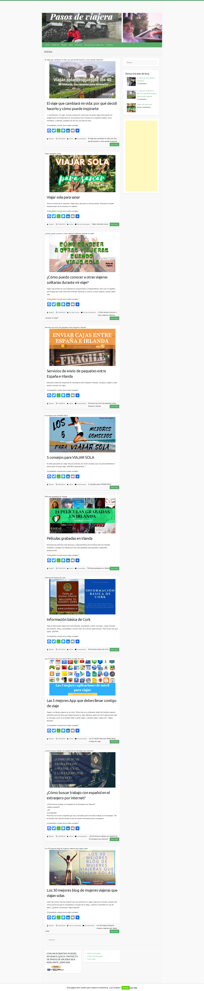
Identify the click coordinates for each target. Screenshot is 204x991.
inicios (71, 139)
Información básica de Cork (68, 619)
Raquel (51, 139)
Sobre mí (55, 45)
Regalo (64, 45)
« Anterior (51, 940)
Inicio (47, 45)
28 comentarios (82, 739)
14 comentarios (82, 836)
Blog (71, 45)
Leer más (114, 144)
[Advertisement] (141, 156)
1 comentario (81, 568)
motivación (77, 925)
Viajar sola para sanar (63, 197)
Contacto (109, 45)
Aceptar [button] (125, 988)
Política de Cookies (94, 953)
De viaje (71, 312)
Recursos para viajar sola (94, 45)
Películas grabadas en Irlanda (69, 538)
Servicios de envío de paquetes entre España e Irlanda (76, 373)
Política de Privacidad (94, 956)
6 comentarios (81, 484)
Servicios (78, 45)
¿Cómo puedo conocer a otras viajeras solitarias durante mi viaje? (77, 279)
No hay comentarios (83, 224)
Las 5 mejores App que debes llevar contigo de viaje (81, 703)
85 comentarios (90, 925)
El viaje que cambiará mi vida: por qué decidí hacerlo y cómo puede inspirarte (82, 106)
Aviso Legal (91, 959)
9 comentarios (81, 649)
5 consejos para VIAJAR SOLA (70, 457)
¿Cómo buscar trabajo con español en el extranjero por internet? (78, 795)
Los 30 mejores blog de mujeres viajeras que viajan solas (82, 893)
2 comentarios (81, 139)
